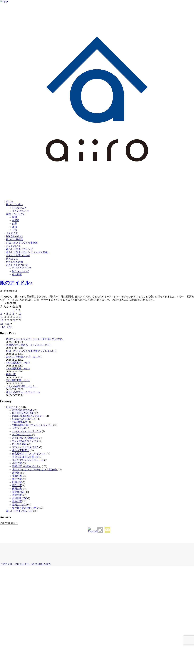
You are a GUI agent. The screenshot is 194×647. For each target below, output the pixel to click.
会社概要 (17, 274)
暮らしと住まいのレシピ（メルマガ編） (28, 252)
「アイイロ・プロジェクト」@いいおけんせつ (25, 564)
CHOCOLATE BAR (22, 410)
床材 (14, 217)
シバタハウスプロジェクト (26, 431)
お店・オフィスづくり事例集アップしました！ (31, 351)
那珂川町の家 (19, 498)
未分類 (15, 472)
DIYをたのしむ (14, 236)
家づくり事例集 (14, 239)
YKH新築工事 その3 (18, 362)
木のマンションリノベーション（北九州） (35, 469)
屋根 (14, 226)
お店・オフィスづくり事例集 (22, 242)
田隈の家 (17, 482)
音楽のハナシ (19, 504)
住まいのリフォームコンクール (23, 392)
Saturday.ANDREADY (23, 419)
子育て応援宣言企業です (25, 456)
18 (1, 320)
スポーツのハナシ (22, 434)
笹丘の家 (17, 485)
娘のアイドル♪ (16, 282)
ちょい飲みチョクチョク (25, 441)
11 (1, 317)
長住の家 (17, 501)
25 (1, 323)
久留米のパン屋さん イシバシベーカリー (29, 345)
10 (20, 313)
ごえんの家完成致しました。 (22, 386)
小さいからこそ (20, 211)
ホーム (9, 201)
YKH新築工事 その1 (18, 380)
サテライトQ (19, 428)
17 (20, 317)
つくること (12, 233)
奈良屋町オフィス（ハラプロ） (29, 453)
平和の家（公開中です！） (26, 466)
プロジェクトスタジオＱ (25, 447)
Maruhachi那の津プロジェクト (28, 416)
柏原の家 (17, 476)
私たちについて (20, 271)
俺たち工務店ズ (20, 450)
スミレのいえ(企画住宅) (25, 437)
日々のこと (12, 258)
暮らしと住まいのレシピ (19, 249)
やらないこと (19, 207)
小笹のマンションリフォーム (28, 460)
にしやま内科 (19, 444)
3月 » (10, 327)
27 (8, 323)
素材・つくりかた (15, 214)
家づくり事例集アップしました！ (24, 356)
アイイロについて (22, 268)
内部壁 (15, 220)
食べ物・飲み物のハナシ (25, 507)
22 (14, 320)
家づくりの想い (14, 204)
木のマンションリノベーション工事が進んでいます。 (35, 339)
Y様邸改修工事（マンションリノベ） (32, 425)
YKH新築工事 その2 (18, 368)
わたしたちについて (17, 265)
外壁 (14, 223)
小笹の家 (17, 463)
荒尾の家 (17, 495)
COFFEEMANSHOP (22, 413)
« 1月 (2, 327)
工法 (14, 230)
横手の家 (11, 374)
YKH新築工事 (19, 421)
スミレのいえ (13, 246)
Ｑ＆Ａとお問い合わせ (18, 255)
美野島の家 (18, 492)
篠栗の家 (17, 488)
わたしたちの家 (14, 261)
